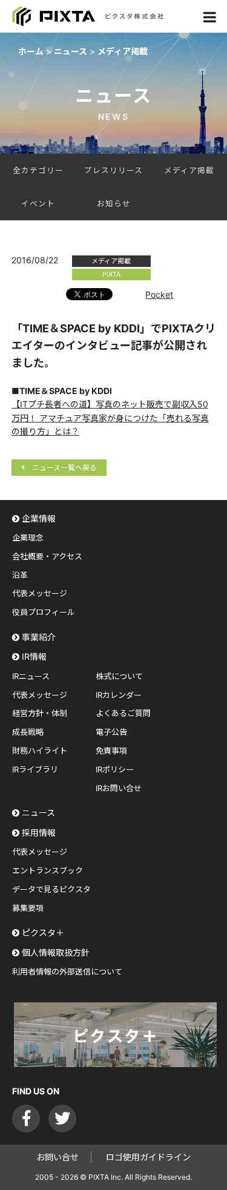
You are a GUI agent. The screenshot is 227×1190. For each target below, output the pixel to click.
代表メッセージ (39, 593)
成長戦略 (28, 732)
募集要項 (28, 908)
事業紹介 (39, 637)
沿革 (20, 575)
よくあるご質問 (123, 713)
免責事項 (111, 750)
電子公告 (111, 732)
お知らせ (114, 203)
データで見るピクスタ (51, 889)
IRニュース (31, 676)
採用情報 (39, 832)
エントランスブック (47, 870)
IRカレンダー (119, 695)
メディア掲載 (189, 170)
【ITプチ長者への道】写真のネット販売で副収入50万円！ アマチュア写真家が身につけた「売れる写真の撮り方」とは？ (110, 417)
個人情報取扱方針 (56, 952)
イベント (38, 203)
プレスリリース (113, 170)
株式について (119, 676)
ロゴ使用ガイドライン (148, 1157)
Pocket (159, 294)
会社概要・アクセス (47, 556)
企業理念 (28, 537)
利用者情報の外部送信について (67, 971)
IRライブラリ (35, 769)
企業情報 (39, 518)
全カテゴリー (38, 170)
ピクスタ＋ (43, 932)
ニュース (38, 812)
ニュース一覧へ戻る (64, 467)
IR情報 (34, 656)
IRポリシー (115, 769)
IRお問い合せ (119, 788)
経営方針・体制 (39, 713)
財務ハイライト (39, 750)
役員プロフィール (43, 612)
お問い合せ (57, 1157)
